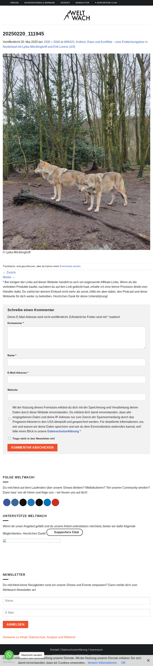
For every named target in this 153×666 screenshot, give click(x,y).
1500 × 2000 (51, 41)
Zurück (9, 272)
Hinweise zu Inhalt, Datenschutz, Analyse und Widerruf (39, 637)
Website (12, 389)
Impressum (96, 649)
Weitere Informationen (102, 662)
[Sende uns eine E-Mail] (39, 502)
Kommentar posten (70, 266)
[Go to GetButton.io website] (9, 662)
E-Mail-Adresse (17, 372)
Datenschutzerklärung (74, 649)
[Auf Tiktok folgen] (130, 2)
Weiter (9, 277)
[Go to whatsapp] (9, 655)
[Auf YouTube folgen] (141, 2)
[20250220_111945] (76, 151)
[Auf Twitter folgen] (133, 2)
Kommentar (15, 323)
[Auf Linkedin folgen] (137, 2)
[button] (5, 15)
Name (11, 355)
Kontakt (54, 649)
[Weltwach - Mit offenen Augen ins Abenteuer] (77, 15)
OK (123, 662)
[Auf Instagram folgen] (126, 2)
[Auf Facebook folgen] (123, 2)
